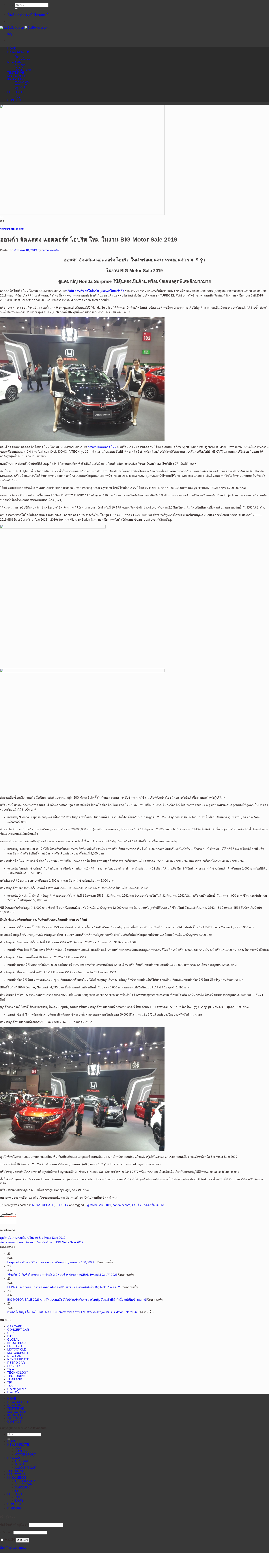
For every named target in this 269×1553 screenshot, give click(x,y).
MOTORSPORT (22, 59)
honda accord (121, 1205)
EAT (17, 95)
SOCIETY (19, 57)
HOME (11, 48)
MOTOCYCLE (16, 76)
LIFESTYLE (15, 92)
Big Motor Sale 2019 (98, 1205)
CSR (17, 55)
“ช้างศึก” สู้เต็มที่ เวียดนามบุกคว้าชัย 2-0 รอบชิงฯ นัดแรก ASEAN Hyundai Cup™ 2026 (62, 1274)
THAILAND (20, 65)
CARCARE (20, 87)
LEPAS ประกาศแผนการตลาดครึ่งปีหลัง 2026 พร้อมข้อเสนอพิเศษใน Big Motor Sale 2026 (64, 1287)
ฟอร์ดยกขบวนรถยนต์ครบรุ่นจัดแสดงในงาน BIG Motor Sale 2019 (41, 1242)
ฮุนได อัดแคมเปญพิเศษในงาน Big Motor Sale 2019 (32, 1237)
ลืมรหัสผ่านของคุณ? (13, 1547)
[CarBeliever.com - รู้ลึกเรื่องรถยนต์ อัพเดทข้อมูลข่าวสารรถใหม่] (24, 27)
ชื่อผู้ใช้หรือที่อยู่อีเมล (14, 1524)
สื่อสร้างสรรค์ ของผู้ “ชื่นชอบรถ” (27, 14)
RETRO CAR (21, 84)
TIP (16, 89)
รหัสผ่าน (6, 1532)
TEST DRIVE (16, 1375)
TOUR (18, 97)
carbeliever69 (50, 250)
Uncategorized (16, 1389)
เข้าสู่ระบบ (22, 1540)
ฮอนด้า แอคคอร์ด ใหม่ (102, 447)
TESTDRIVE (15, 72)
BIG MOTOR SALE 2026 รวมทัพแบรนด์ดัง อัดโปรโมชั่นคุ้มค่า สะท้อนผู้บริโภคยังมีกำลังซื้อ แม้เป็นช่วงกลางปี (77, 1299)
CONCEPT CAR (23, 70)
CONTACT (14, 100)
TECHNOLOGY (22, 82)
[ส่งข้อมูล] (16, 8)
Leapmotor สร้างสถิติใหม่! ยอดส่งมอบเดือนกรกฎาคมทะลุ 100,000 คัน (51, 1262)
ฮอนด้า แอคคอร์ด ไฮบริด (148, 1205)
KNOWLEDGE (17, 79)
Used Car (13, 1392)
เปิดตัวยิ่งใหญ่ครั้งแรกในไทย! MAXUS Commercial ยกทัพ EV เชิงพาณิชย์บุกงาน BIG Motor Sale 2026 (72, 1312)
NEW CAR (14, 62)
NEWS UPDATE (18, 51)
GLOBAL (19, 67)
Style (10, 1369)
